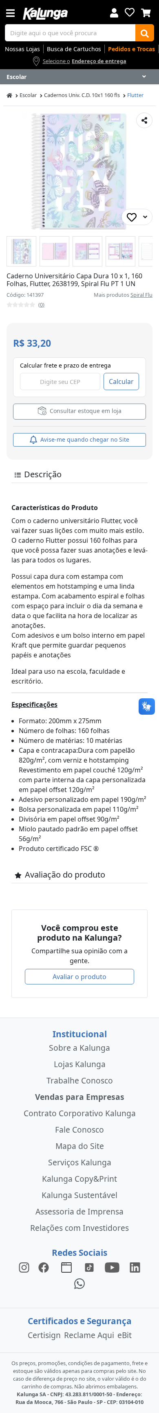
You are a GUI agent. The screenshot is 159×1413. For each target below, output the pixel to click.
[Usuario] (114, 12)
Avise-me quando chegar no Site (84, 439)
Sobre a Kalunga (79, 1047)
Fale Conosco (79, 1129)
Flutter (135, 95)
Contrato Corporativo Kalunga (80, 1113)
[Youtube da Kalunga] (112, 1267)
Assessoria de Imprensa (79, 1211)
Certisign (44, 1335)
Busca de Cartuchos (74, 49)
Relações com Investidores (79, 1227)
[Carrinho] (146, 12)
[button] (21, 251)
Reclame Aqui (89, 1335)
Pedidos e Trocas (131, 49)
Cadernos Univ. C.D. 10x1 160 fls (82, 95)
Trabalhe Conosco (79, 1080)
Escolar (28, 95)
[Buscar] (144, 32)
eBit (124, 1335)
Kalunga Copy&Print (79, 1178)
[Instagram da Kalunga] (24, 1267)
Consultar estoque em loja (84, 411)
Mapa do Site (79, 1145)
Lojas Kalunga (80, 1064)
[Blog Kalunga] (66, 1267)
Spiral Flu (141, 294)
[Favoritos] (129, 12)
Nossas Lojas (22, 49)
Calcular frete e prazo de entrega (65, 365)
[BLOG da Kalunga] (135, 1267)
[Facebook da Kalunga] (45, 1267)
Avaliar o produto (79, 976)
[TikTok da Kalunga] (89, 1267)
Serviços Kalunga (79, 1162)
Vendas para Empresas (79, 1096)
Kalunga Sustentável (79, 1195)
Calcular (121, 381)
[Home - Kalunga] (9, 95)
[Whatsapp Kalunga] (79, 1283)
